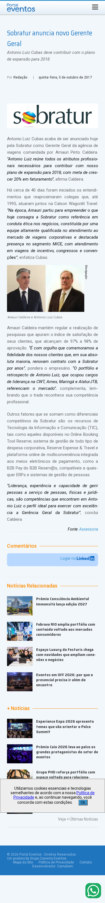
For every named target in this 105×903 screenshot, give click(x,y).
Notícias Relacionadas (32, 586)
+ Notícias (18, 708)
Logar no (68, 558)
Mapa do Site (23, 862)
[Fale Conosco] (93, 891)
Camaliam (65, 866)
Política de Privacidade (56, 862)
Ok (83, 802)
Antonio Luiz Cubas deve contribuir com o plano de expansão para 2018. (51, 56)
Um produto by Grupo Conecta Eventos (36, 858)
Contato (86, 862)
